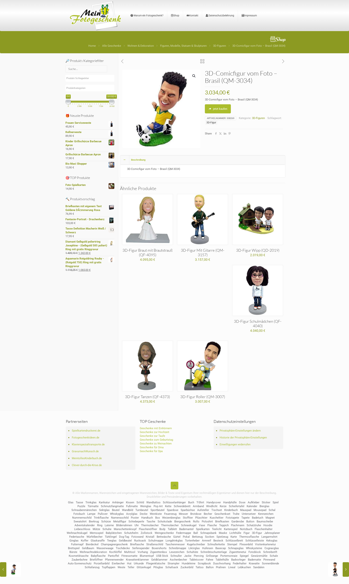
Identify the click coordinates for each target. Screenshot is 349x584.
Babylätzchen (114, 533)
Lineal (231, 567)
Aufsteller (203, 510)
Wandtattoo (153, 502)
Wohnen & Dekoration (140, 45)
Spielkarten (203, 529)
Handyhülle (230, 502)
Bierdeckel (92, 544)
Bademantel (186, 529)
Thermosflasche (249, 536)
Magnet (270, 517)
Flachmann (237, 525)
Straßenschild (154, 544)
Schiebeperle (136, 521)
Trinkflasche (101, 517)
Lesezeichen (176, 552)
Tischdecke (123, 548)
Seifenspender (140, 548)
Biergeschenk (182, 521)
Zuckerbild (186, 567)
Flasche (212, 525)
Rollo (196, 521)
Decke (143, 513)
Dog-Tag (124, 536)
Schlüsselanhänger (174, 502)
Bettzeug (197, 536)
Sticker (266, 502)
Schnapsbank (208, 533)
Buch (191, 502)
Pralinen (221, 567)
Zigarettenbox (158, 552)
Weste (121, 567)
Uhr (137, 525)
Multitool (129, 552)
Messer (183, 513)
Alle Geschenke (111, 45)
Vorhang (143, 552)
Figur (247, 533)
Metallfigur (119, 521)
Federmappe (183, 533)
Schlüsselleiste (254, 540)
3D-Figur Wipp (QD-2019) (257, 250)
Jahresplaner (272, 533)
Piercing (199, 555)
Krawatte (254, 563)
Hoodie (267, 525)
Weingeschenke (164, 533)
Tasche (151, 521)
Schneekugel (188, 525)
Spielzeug (222, 536)
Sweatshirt (80, 521)
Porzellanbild (101, 563)
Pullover (103, 513)
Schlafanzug (92, 567)
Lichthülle (235, 533)
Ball (195, 533)
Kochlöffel (115, 552)
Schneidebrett (182, 506)
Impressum (250, 15)
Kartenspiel (231, 529)
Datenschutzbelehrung (221, 15)
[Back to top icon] (174, 485)
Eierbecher (118, 563)
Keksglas (271, 540)
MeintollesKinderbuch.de (87, 458)
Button (250, 521)
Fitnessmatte (129, 555)
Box (157, 517)
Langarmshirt (269, 536)
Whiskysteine (254, 548)
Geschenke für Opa (151, 451)
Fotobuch (79, 513)
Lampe (91, 513)
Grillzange (212, 555)
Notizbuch (246, 529)
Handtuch (147, 517)
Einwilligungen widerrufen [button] (235, 444)
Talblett (172, 529)
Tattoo (200, 567)
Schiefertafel (236, 506)
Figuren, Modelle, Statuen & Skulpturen (183, 45)
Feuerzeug (170, 513)
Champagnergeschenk (114, 544)
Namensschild (120, 517)
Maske (223, 533)
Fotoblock (254, 552)
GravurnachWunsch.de (85, 451)
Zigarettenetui (237, 552)
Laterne (109, 525)
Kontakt (193, 15)
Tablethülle (222, 559)
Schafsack (171, 567)
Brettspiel (74, 548)
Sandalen (258, 567)
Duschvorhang (221, 563)
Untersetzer (249, 513)
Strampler (173, 563)
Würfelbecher (95, 536)
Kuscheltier (216, 517)
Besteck (218, 540)
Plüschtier (201, 517)
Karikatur (104, 502)
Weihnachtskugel (77, 533)
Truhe (236, 513)
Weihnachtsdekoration (93, 552)
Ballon (210, 567)
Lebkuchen (244, 567)
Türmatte (93, 506)
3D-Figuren (219, 45)
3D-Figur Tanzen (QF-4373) (147, 396)
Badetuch (257, 517)
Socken (209, 536)
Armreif (206, 540)
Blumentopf (147, 555)
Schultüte (192, 552)
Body (162, 529)
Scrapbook (204, 563)
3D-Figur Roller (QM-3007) (202, 396)
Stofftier (188, 517)
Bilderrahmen (124, 525)
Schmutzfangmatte (112, 506)
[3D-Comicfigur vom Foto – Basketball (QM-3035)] (338, 569)
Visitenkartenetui (265, 544)
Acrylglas (131, 513)
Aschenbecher (178, 559)
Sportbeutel (158, 510)
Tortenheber (192, 540)
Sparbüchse (188, 510)
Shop (176, 15)
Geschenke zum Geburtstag (156, 439)
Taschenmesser (175, 544)
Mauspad (245, 510)
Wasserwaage (105, 548)
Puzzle (81, 506)
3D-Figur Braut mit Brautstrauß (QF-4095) (148, 252)
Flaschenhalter (263, 529)
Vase (202, 525)
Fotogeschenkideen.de (85, 437)
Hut (129, 563)
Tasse (79, 502)
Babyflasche (98, 555)
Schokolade (165, 521)
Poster (135, 517)
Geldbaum (88, 548)
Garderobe (237, 521)
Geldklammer (159, 559)
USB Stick (162, 555)
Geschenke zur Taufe (152, 436)
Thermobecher (150, 525)
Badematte (254, 559)
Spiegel (244, 555)
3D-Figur (211, 122)
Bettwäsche (164, 536)
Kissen (130, 502)
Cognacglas (271, 548)
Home (92, 45)
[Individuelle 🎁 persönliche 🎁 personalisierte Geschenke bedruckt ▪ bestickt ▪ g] (95, 15)
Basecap (220, 548)
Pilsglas (158, 567)
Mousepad (260, 510)
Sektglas (104, 510)
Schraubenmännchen (84, 510)
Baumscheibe (265, 521)
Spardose (172, 510)
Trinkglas (91, 502)
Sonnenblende (270, 563)
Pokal (186, 536)
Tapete (245, 517)
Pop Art (158, 506)
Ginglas (74, 540)
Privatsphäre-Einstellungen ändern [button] (240, 430)
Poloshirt (207, 521)
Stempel (232, 544)
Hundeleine (188, 563)
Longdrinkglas (174, 540)
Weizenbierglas (171, 517)
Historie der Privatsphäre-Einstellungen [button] (243, 437)
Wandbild (127, 510)
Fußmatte (132, 506)
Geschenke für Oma (152, 447)
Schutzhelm (131, 533)
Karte (233, 536)
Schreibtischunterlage (213, 552)
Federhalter (239, 563)
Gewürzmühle (259, 555)
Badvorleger (238, 559)
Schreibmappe (177, 548)
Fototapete (232, 517)
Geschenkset (222, 513)
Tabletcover (196, 559)
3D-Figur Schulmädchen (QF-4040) (257, 323)
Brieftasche (137, 544)
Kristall (150, 536)
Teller (131, 567)
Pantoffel (113, 555)
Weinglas (145, 506)
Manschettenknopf (125, 529)
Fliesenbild (246, 544)
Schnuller (176, 555)
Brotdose (195, 513)
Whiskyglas (117, 513)
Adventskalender (85, 525)
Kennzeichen (265, 513)
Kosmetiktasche (79, 555)
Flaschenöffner (148, 529)
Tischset (216, 510)
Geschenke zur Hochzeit (154, 432)
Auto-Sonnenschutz (79, 563)
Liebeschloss (82, 529)
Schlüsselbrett (234, 540)
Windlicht (211, 506)
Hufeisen (207, 548)
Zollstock (146, 533)
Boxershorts (159, 548)
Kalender (252, 506)
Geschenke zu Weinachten (156, 443)
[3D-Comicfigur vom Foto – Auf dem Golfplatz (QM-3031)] (10, 569)
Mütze (96, 529)
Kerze (223, 506)
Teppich (224, 525)
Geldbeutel (125, 540)
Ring (99, 525)
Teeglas (112, 540)
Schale (274, 555)
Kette (168, 506)
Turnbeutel (141, 510)
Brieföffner (96, 559)
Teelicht (217, 529)
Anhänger (118, 502)
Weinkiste (156, 513)
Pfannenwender (114, 559)
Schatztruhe (254, 525)
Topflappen (108, 567)
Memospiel (96, 533)
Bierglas (264, 506)
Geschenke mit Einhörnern (156, 428)
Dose (242, 502)
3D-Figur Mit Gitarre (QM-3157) (202, 252)
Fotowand (137, 536)
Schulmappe (155, 540)
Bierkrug (94, 521)
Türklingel (111, 536)
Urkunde (139, 563)
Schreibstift (270, 552)
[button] (194, 76)
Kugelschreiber (196, 544)
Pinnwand (269, 559)
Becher (208, 513)
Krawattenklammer (137, 559)
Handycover (213, 502)
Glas (70, 502)
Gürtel (176, 536)
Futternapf (77, 544)
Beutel (116, 510)
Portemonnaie (228, 555)
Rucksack (140, 540)
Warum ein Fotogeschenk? (148, 15)
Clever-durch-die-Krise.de (87, 465)
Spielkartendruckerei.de (86, 430)
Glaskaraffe (98, 540)
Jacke (187, 555)
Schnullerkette (216, 544)
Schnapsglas (236, 548)
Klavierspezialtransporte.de (88, 444)
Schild (140, 502)
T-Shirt (200, 502)
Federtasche (76, 536)
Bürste (73, 552)
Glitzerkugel (144, 567)
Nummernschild (81, 517)
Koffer (84, 540)
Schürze (106, 521)
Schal (272, 510)
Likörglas (194, 548)
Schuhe (107, 529)
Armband (198, 506)
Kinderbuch (231, 510)
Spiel (276, 502)
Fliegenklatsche (155, 563)
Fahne (209, 559)
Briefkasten (222, 521)
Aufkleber (253, 502)
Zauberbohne (79, 559)
